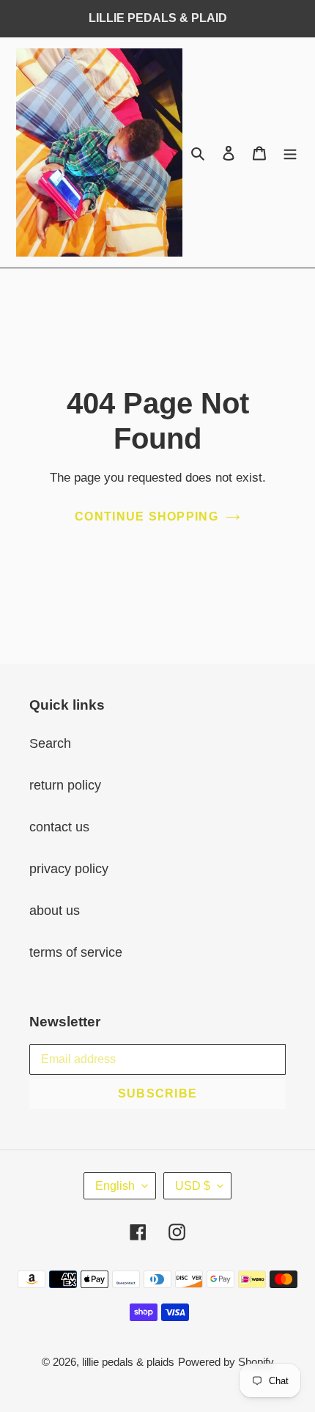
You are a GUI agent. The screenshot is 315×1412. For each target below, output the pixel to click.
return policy (65, 785)
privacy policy (68, 868)
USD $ (192, 1186)
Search (50, 743)
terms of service (75, 952)
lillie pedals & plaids (128, 1362)
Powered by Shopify (226, 1362)
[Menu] (290, 152)
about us (54, 910)
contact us (59, 827)
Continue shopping (146, 516)
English (115, 1186)
